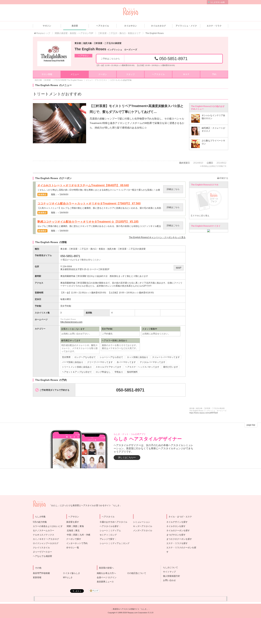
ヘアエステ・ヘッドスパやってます (142, 367)
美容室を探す (72, 522)
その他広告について (136, 573)
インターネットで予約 (77, 543)
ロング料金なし (103, 372)
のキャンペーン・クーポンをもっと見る (157, 237)
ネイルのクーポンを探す (178, 530)
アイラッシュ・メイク (186, 26)
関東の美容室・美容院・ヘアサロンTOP (74, 33)
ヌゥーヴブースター (42, 552)
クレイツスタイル (41, 547)
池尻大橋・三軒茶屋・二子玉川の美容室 (126, 249)
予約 (214, 74)
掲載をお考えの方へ (106, 573)
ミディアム (115, 530)
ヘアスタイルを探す (109, 526)
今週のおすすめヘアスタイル (113, 522)
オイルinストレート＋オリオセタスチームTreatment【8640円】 (83, 185)
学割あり (119, 372)
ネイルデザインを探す (177, 522)
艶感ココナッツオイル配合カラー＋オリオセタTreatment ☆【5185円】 (87, 221)
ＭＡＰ (186, 74)
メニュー (74, 74)
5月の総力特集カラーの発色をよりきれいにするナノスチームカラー (48, 526)
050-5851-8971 (172, 58)
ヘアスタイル (102, 26)
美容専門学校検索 (41, 573)
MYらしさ (68, 577)
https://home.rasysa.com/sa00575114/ (203, 413)
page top (251, 425)
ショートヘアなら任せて (111, 357)
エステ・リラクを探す (177, 543)
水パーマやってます (126, 362)
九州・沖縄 (85, 535)
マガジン (47, 26)
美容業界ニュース (105, 581)
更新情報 (37, 577)
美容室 (75, 26)
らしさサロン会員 (217, 2)
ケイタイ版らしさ (71, 573)
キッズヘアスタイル (142, 526)
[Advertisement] (130, 482)
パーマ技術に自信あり (72, 362)
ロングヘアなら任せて (85, 357)
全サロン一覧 (72, 547)
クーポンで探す (73, 539)
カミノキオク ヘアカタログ (46, 539)
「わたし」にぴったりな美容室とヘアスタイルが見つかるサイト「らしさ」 (85, 505)
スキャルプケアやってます (108, 367)
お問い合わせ (168, 580)
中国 (69, 535)
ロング (113, 535)
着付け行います (170, 367)
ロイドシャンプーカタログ (45, 543)
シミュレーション (141, 522)
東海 (82, 526)
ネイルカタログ (158, 26)
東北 (77, 530)
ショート (104, 530)
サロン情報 (47, 74)
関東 (69, 526)
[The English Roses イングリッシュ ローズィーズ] (54, 53)
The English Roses (106, 49)
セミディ (104, 535)
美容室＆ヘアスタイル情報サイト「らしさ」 (130, 609)
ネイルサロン (130, 26)
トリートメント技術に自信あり (77, 367)
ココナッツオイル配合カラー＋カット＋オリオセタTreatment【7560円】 (89, 203)
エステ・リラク (214, 26)
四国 (75, 535)
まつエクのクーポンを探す (179, 539)
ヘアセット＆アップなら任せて (77, 372)
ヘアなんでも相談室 (42, 556)
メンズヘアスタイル (142, 530)
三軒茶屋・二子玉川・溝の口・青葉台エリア (119, 33)
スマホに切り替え (201, 215)
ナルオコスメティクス (43, 535)
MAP (178, 267)
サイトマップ (168, 572)
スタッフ (130, 74)
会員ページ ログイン (106, 577)
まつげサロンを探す (176, 535)
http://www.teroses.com (71, 322)
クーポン (102, 74)
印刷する (223, 178)
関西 (75, 526)
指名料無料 (132, 372)
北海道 (70, 530)
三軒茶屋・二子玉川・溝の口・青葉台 (87, 249)
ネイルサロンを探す (176, 526)
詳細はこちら (173, 189)
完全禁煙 (66, 357)
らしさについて (169, 567)
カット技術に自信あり (137, 357)
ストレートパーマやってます (166, 357)
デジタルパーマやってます (152, 362)
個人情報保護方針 (170, 576)
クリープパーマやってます (100, 362)
